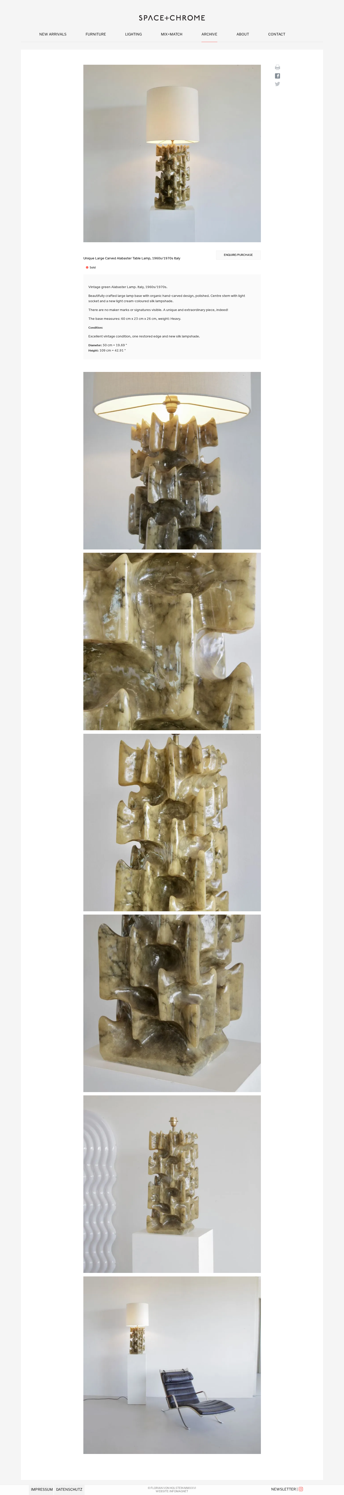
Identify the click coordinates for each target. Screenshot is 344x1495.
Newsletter (283, 1489)
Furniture (96, 34)
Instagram (300, 1489)
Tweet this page (277, 84)
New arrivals (52, 34)
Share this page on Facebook (277, 76)
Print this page (277, 67)
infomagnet (178, 1491)
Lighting (133, 34)
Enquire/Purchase (238, 255)
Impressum (42, 1489)
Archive (209, 34)
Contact (276, 34)
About (242, 34)
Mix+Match (171, 34)
